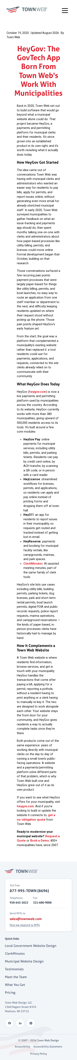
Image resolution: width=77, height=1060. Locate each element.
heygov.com (37, 392)
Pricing (10, 993)
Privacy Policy (38, 1053)
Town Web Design (48, 1040)
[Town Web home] (21, 871)
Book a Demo (39, 840)
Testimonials (14, 969)
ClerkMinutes (33, 563)
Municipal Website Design (24, 961)
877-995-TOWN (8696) (29, 890)
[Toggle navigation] (64, 10)
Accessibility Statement (47, 1046)
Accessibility (22, 1046)
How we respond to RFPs (25, 925)
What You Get (15, 985)
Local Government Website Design (30, 946)
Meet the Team (16, 977)
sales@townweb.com (26, 919)
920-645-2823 (19, 902)
